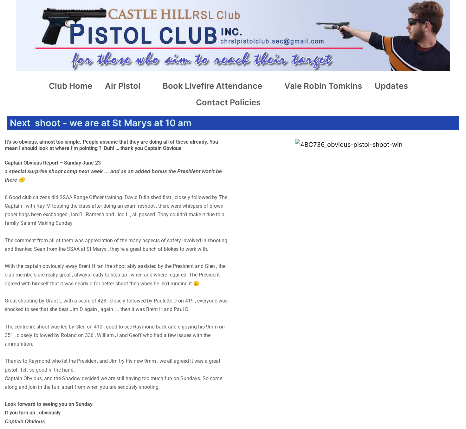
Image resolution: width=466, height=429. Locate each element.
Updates (391, 86)
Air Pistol (122, 86)
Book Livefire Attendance (212, 86)
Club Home (70, 86)
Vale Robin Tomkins (323, 86)
